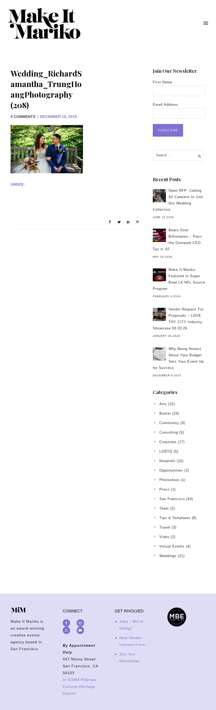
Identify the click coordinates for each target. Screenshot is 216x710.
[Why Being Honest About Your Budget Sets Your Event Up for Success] (159, 354)
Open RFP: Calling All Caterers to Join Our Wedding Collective (178, 200)
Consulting (168, 432)
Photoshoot (169, 480)
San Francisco (172, 499)
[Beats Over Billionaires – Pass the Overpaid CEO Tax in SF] (159, 235)
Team (164, 508)
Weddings (167, 556)
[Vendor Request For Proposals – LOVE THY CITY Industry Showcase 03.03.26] (159, 314)
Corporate (167, 442)
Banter (165, 413)
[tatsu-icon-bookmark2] (68, 630)
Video (164, 537)
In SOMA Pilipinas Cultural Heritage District (80, 686)
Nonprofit (167, 461)
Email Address (165, 105)
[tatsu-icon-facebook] (68, 623)
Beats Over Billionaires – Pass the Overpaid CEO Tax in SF (177, 239)
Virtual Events (172, 546)
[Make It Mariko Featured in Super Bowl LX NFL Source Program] (159, 274)
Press (164, 489)
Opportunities (171, 470)
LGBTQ (165, 451)
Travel (164, 527)
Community (169, 423)
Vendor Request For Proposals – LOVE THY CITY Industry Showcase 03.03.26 (178, 318)
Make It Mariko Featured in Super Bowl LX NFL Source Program (179, 279)
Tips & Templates (174, 518)
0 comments (23, 116)
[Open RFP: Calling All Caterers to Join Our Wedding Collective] (159, 195)
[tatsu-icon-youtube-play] (80, 630)
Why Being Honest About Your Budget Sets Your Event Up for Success (178, 358)
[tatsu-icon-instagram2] (82, 623)
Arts (163, 404)
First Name (162, 82)
